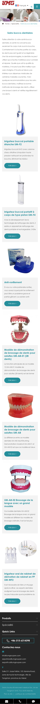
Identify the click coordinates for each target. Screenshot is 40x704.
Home (7, 24)
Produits (6, 618)
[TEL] (20, 701)
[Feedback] (33, 701)
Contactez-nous (11, 647)
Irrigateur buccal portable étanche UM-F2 (19, 143)
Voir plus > (12, 165)
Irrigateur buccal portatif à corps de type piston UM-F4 (19, 213)
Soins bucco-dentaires (29, 24)
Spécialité (15, 24)
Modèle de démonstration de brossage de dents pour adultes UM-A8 (19, 429)
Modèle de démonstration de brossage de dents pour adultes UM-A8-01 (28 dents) (19, 354)
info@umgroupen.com (11, 655)
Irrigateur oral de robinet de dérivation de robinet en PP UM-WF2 (20, 576)
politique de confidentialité (26, 694)
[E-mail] (6, 701)
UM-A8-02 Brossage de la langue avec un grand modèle (18, 503)
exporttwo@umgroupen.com (14, 662)
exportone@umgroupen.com (14, 659)
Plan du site (8, 694)
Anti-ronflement (13, 282)
